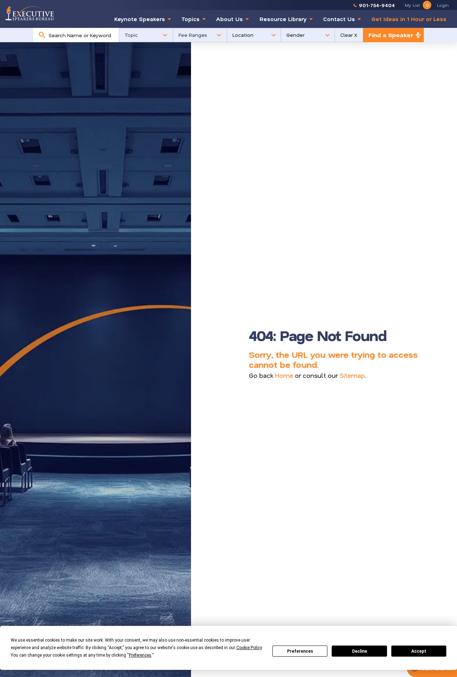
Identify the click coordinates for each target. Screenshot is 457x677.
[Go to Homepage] (29, 13)
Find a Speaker (390, 35)
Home (284, 375)
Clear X (348, 34)
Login (443, 5)
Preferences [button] (140, 655)
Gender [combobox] (295, 34)
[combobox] (82, 35)
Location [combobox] (242, 34)
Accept (418, 651)
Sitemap (352, 375)
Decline (359, 651)
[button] (146, 35)
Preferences (300, 651)
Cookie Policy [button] (249, 647)
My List (416, 5)
